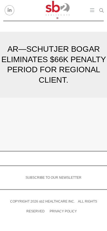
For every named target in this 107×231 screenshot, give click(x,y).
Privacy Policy (63, 211)
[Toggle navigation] (92, 10)
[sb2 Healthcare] (57, 10)
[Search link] (101, 10)
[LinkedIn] (9, 10)
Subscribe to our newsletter (53, 178)
